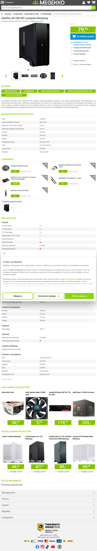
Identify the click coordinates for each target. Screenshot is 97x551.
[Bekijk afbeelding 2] (34, 70)
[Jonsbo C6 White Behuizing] (13, 452)
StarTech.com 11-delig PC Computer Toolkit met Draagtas (23, 178)
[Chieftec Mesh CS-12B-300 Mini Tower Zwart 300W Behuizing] (60, 452)
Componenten (18, 14)
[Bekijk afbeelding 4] (40, 70)
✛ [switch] (46, 164)
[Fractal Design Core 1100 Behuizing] (37, 452)
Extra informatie (14, 95)
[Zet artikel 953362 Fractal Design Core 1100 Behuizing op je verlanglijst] (28, 469)
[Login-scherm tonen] (84, 2)
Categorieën (7, 517)
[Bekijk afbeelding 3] (37, 70)
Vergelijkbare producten (80, 91)
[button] (16, 2)
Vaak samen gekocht (51, 91)
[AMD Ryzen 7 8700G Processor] (84, 408)
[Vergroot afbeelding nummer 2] (34, 75)
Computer (8, 14)
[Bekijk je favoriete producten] (89, 2)
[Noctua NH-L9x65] (13, 407)
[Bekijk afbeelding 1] (31, 70)
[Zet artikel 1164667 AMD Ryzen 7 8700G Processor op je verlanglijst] (75, 422)
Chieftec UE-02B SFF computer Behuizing (67, 14)
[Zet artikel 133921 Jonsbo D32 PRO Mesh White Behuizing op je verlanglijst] (75, 469)
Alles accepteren (79, 296)
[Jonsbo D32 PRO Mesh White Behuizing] (84, 452)
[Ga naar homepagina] (48, 2)
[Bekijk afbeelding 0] (28, 70)
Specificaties (11, 91)
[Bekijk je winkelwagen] (93, 2)
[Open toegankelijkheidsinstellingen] (60, 547)
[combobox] (46, 8)
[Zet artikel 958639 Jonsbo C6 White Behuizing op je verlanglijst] (4, 469)
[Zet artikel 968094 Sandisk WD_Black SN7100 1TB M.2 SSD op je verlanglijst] (51, 422)
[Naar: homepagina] (2, 14)
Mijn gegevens (8, 493)
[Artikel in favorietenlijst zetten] (73, 24)
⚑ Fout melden (7, 379)
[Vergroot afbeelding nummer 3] (43, 75)
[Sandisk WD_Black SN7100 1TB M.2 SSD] (60, 407)
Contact (5, 505)
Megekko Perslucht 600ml (20, 190)
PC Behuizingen (46, 14)
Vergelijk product (79, 61)
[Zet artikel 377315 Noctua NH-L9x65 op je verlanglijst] (4, 422)
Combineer (29, 91)
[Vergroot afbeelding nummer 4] (52, 75)
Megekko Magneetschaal (19, 166)
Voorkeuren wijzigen (47, 296)
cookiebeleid (70, 279)
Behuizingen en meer (32, 14)
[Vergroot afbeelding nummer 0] (15, 75)
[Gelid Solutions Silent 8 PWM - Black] (37, 407)
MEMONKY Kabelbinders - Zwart (70, 178)
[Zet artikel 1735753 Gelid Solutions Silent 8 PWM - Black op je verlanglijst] (28, 422)
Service (5, 499)
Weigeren (18, 296)
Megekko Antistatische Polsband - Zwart (70, 166)
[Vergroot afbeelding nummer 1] (25, 75)
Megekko (6, 511)
